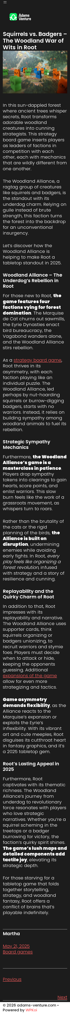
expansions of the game (30, 675)
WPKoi (31, 1010)
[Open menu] (5, 2)
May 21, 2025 (16, 946)
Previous (12, 979)
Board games (18, 952)
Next (62, 997)
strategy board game (37, 360)
